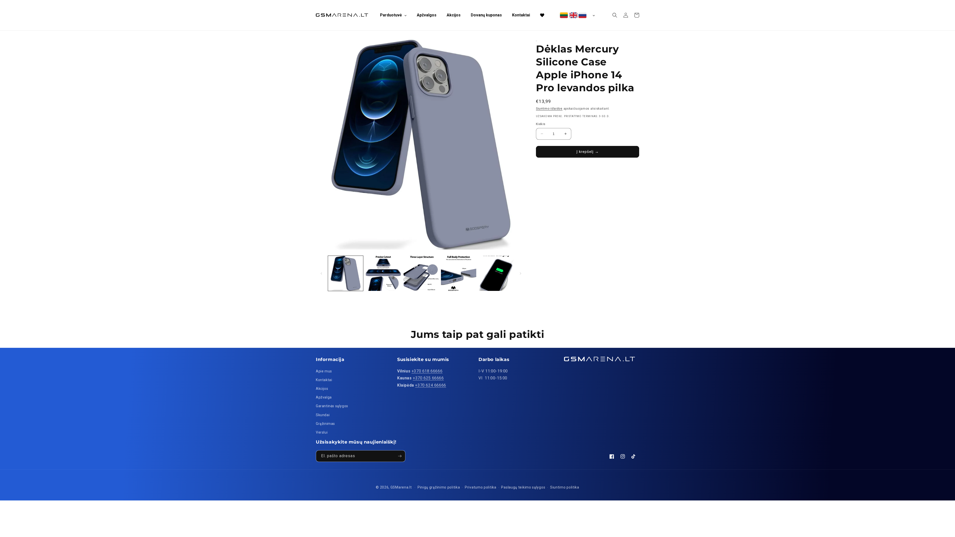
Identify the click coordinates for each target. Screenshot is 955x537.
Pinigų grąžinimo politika (439, 487)
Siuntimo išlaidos (549, 108)
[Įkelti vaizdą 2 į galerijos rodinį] (383, 273)
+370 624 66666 (430, 385)
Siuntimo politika (564, 487)
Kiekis (540, 124)
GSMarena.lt (401, 487)
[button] (614, 15)
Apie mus (324, 371)
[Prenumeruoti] (399, 456)
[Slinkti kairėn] (321, 273)
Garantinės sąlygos (332, 406)
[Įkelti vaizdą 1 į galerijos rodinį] (345, 273)
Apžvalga (324, 397)
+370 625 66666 (428, 378)
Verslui (322, 432)
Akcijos (322, 389)
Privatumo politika (480, 487)
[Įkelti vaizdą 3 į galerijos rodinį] (420, 273)
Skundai (323, 415)
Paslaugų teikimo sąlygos (523, 487)
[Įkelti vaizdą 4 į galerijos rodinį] (458, 273)
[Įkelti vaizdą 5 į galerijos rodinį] (496, 273)
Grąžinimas (325, 424)
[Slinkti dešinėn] (520, 273)
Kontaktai (324, 380)
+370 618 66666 (427, 371)
